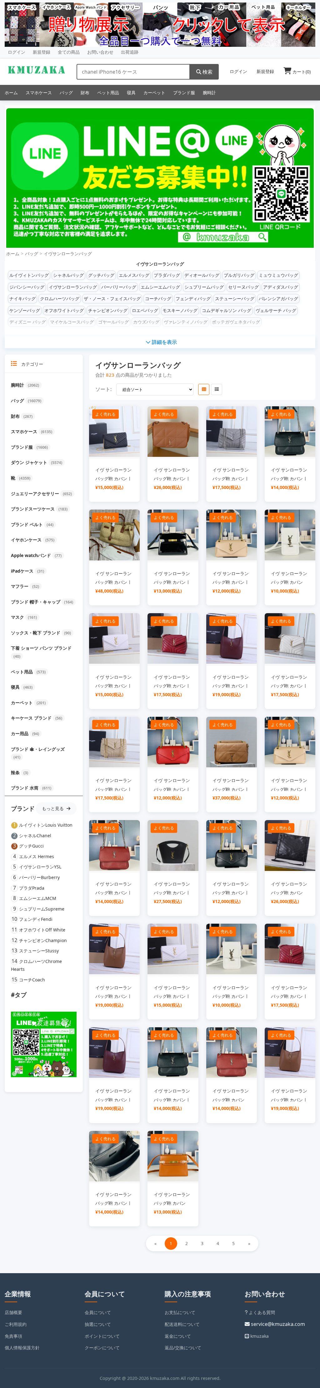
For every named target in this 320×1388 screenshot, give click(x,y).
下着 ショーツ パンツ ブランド (41, 648)
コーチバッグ (158, 298)
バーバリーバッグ (118, 287)
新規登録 (41, 52)
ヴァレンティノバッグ (186, 322)
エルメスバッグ (134, 275)
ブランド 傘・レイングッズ (38, 749)
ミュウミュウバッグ (278, 275)
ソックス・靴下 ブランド (36, 633)
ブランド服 (184, 92)
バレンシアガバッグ (278, 298)
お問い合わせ (100, 52)
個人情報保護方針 (22, 1348)
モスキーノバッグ (180, 310)
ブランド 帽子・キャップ (36, 602)
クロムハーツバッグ (59, 298)
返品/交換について (183, 1348)
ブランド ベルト (27, 524)
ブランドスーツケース (33, 509)
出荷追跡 (129, 52)
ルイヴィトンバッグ (29, 275)
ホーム (11, 92)
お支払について (180, 1312)
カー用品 (20, 733)
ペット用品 (108, 92)
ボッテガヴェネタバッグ (236, 322)
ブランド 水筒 (25, 788)
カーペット (154, 92)
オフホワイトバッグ (64, 310)
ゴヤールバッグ (113, 322)
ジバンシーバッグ (26, 287)
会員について (98, 1312)
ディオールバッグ (201, 275)
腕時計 (209, 92)
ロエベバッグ (145, 310)
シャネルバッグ (68, 275)
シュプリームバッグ (204, 287)
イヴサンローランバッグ (68, 254)
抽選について (98, 1324)
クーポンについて (102, 1348)
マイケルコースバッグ (72, 322)
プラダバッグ (167, 275)
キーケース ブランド (32, 718)
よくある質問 (261, 1312)
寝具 (131, 92)
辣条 (16, 772)
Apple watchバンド (31, 555)
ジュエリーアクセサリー (35, 493)
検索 (206, 71)
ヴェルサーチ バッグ (276, 310)
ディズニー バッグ (27, 322)
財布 (85, 92)
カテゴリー (31, 364)
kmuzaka (259, 1336)
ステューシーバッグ (234, 298)
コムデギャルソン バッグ (226, 310)
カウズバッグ (146, 322)
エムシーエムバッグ (160, 287)
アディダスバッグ (280, 287)
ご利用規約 (16, 1324)
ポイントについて (102, 1336)
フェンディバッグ (193, 298)
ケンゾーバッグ (24, 310)
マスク (18, 617)
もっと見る (53, 808)
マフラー (20, 586)
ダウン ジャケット (29, 462)
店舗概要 (13, 1312)
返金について (178, 1336)
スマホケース (39, 92)
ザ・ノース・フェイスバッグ (112, 298)
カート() (301, 72)
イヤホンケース (27, 540)
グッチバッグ (101, 275)
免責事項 (13, 1336)
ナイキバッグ (22, 298)
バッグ (66, 92)
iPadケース (23, 571)
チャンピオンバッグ (108, 310)
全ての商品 (69, 52)
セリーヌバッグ (243, 287)
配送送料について (182, 1324)
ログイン (16, 52)
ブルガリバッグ (239, 275)
